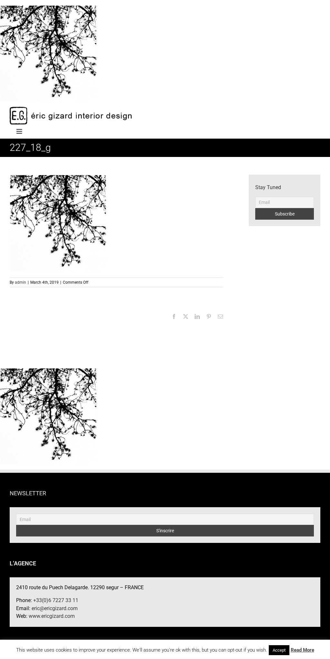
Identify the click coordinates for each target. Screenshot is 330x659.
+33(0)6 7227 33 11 (55, 600)
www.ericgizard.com (52, 616)
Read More (302, 650)
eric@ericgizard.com (55, 608)
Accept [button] (279, 650)
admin (20, 282)
